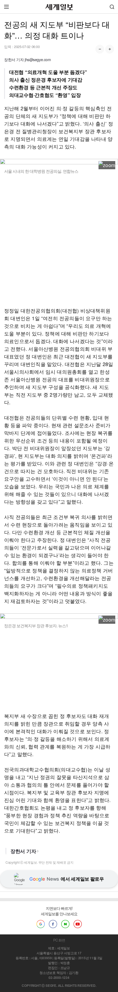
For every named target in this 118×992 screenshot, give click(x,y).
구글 (40, 924)
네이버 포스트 (65, 924)
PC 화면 (59, 940)
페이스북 (53, 924)
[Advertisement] (59, 240)
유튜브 (78, 924)
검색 (112, 6)
